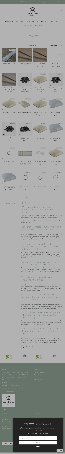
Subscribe (38, 442)
